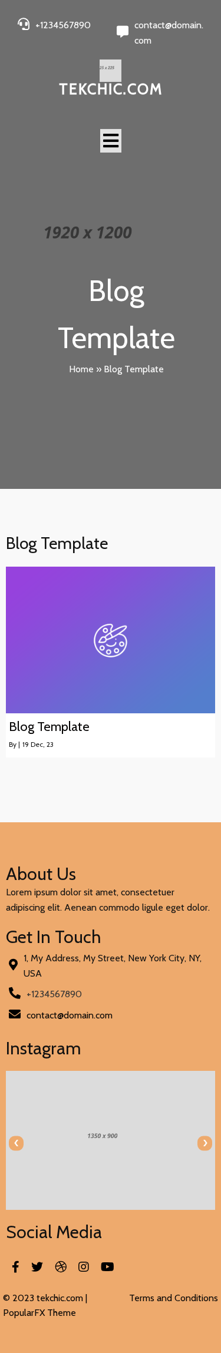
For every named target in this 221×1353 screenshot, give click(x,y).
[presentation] (16, 1143)
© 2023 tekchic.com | (45, 1298)
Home (81, 369)
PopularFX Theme (39, 1312)
